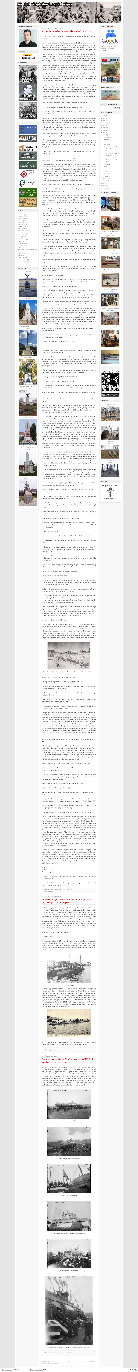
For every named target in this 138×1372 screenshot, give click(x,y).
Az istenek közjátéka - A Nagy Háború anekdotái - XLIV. (66, 31)
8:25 (63, 1049)
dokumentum (22, 234)
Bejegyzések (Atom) (53, 1363)
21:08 (63, 889)
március (106, 176)
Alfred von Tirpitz (23, 257)
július (105, 166)
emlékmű (21, 253)
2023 (104, 123)
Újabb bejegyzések (46, 1361)
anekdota (21, 214)
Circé (49, 1050)
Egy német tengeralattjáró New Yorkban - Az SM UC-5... (111, 160)
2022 (104, 125)
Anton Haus (21, 237)
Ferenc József (22, 245)
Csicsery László (22, 260)
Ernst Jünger (22, 243)
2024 (104, 120)
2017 (104, 183)
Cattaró (20, 241)
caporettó (21, 232)
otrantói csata (22, 218)
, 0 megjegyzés (68, 889)
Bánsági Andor (22, 239)
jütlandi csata (22, 224)
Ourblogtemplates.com (36, 1369)
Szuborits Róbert (23, 247)
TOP (136, 1369)
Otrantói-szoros (22, 228)
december (106, 137)
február (106, 178)
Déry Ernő (21, 226)
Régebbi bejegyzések (90, 1361)
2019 (104, 132)
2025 (104, 118)
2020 (104, 130)
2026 (104, 116)
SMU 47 (53, 1050)
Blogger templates (7, 1369)
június (105, 169)
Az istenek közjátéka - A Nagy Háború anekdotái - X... (111, 149)
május (105, 171)
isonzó (20, 255)
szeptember (107, 144)
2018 (104, 135)
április (105, 173)
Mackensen (21, 264)
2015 (104, 188)
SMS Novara (21, 220)
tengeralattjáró (22, 216)
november (106, 139)
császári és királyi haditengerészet (27, 249)
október (106, 142)
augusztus (107, 164)
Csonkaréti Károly (23, 262)
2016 (104, 185)
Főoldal (68, 1361)
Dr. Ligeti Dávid (22, 222)
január (105, 181)
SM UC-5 (50, 1354)
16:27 (63, 1352)
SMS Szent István (23, 230)
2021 (104, 127)
